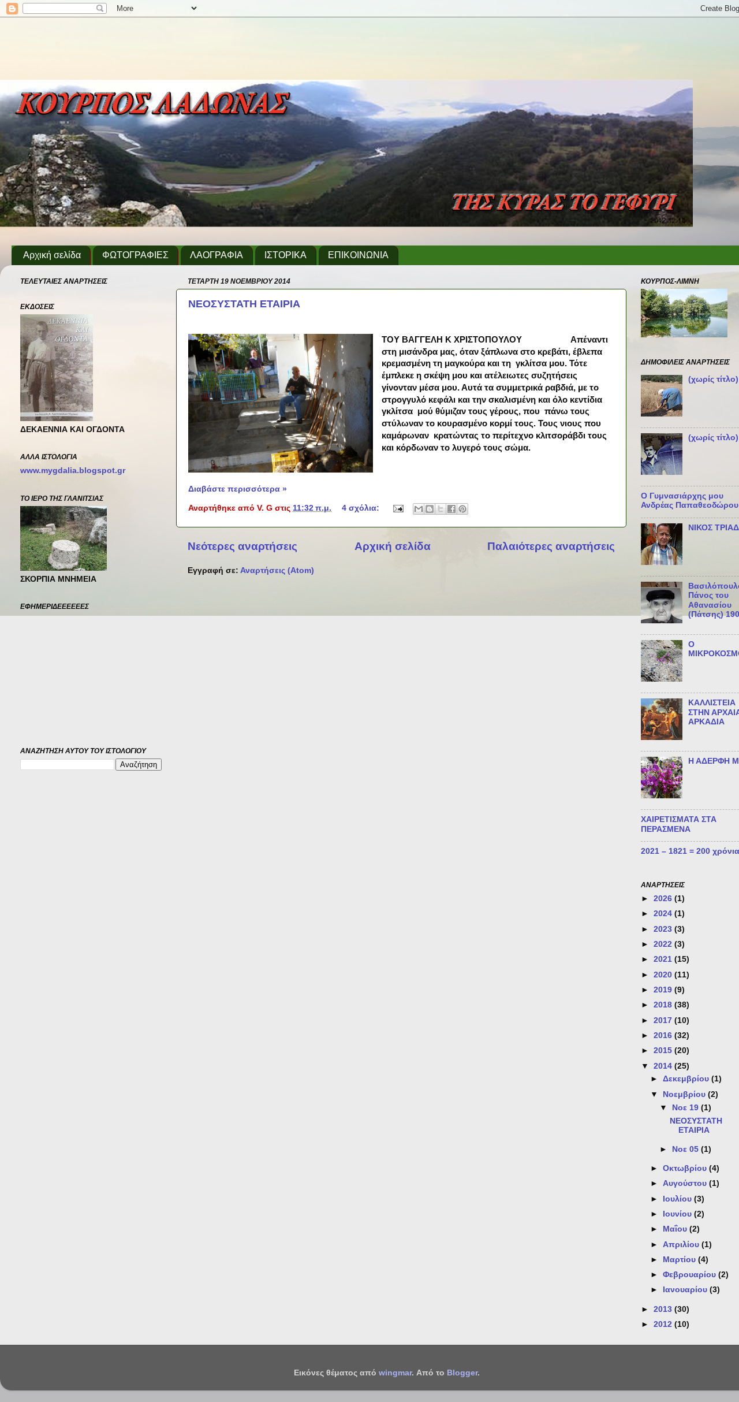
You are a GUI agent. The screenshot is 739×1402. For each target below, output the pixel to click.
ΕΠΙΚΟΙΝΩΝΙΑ (358, 255)
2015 (664, 1050)
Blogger (462, 1372)
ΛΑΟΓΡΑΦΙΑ (216, 255)
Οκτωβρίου (686, 1168)
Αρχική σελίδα (52, 255)
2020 (664, 974)
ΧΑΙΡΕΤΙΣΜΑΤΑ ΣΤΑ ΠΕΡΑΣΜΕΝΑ (678, 824)
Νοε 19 (686, 1107)
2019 (664, 990)
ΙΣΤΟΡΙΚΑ (285, 255)
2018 (664, 1005)
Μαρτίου (680, 1259)
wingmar (395, 1372)
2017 (664, 1020)
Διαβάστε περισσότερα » (237, 489)
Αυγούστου (686, 1183)
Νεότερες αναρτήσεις (242, 546)
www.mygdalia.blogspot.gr (72, 470)
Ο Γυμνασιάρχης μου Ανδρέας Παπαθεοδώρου (689, 501)
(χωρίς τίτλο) (713, 379)
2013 (664, 1309)
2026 (664, 898)
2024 (664, 913)
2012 (664, 1324)
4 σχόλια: (362, 508)
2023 (664, 929)
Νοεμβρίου (685, 1094)
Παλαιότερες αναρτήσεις (551, 546)
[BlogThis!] (429, 509)
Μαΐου (676, 1229)
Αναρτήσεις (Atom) (277, 570)
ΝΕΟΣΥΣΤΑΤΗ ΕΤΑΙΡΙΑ (244, 304)
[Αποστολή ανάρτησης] (397, 508)
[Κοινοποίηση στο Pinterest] (462, 509)
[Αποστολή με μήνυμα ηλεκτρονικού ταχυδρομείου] (418, 509)
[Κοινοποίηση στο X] (440, 509)
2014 (664, 1066)
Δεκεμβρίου (687, 1078)
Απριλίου (682, 1244)
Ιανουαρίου (686, 1289)
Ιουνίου (678, 1214)
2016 (664, 1035)
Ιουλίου (678, 1199)
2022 (664, 944)
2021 (664, 959)
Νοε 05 (686, 1149)
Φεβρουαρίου (690, 1274)
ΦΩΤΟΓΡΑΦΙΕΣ (135, 255)
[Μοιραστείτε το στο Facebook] (451, 509)
